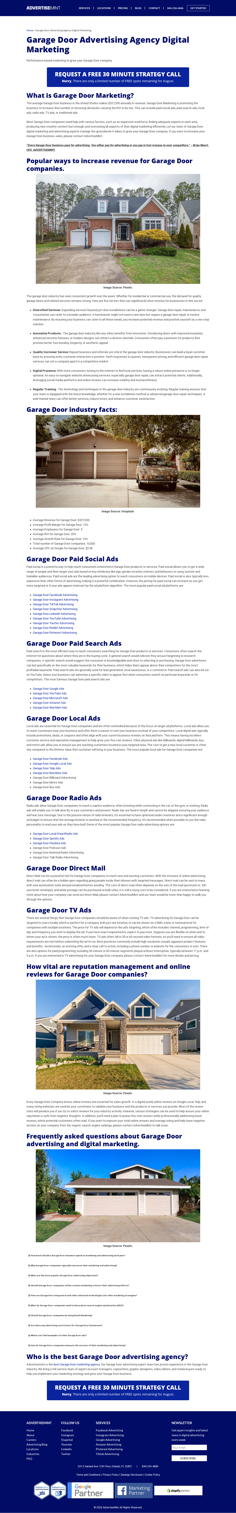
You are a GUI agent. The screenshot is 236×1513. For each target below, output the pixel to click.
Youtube (66, 1444)
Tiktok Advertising (107, 1454)
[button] (118, 1255)
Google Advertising (108, 1439)
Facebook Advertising (109, 1430)
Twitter (66, 1454)
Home (30, 1430)
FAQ (29, 1458)
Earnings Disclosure (132, 1474)
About (30, 1435)
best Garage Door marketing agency (76, 1364)
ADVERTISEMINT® (44, 8)
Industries (32, 1454)
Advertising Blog (36, 1444)
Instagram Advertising (110, 1435)
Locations (32, 1449)
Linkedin (66, 1449)
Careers (31, 1439)
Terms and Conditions (88, 1474)
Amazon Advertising (108, 1444)
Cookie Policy (152, 1474)
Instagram (67, 1435)
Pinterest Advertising (109, 1449)
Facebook (67, 1430)
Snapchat (67, 1439)
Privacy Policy (111, 1474)
